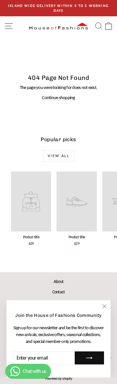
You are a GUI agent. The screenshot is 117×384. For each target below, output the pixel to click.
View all (58, 156)
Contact (58, 292)
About (58, 281)
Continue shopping (58, 97)
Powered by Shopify (58, 378)
